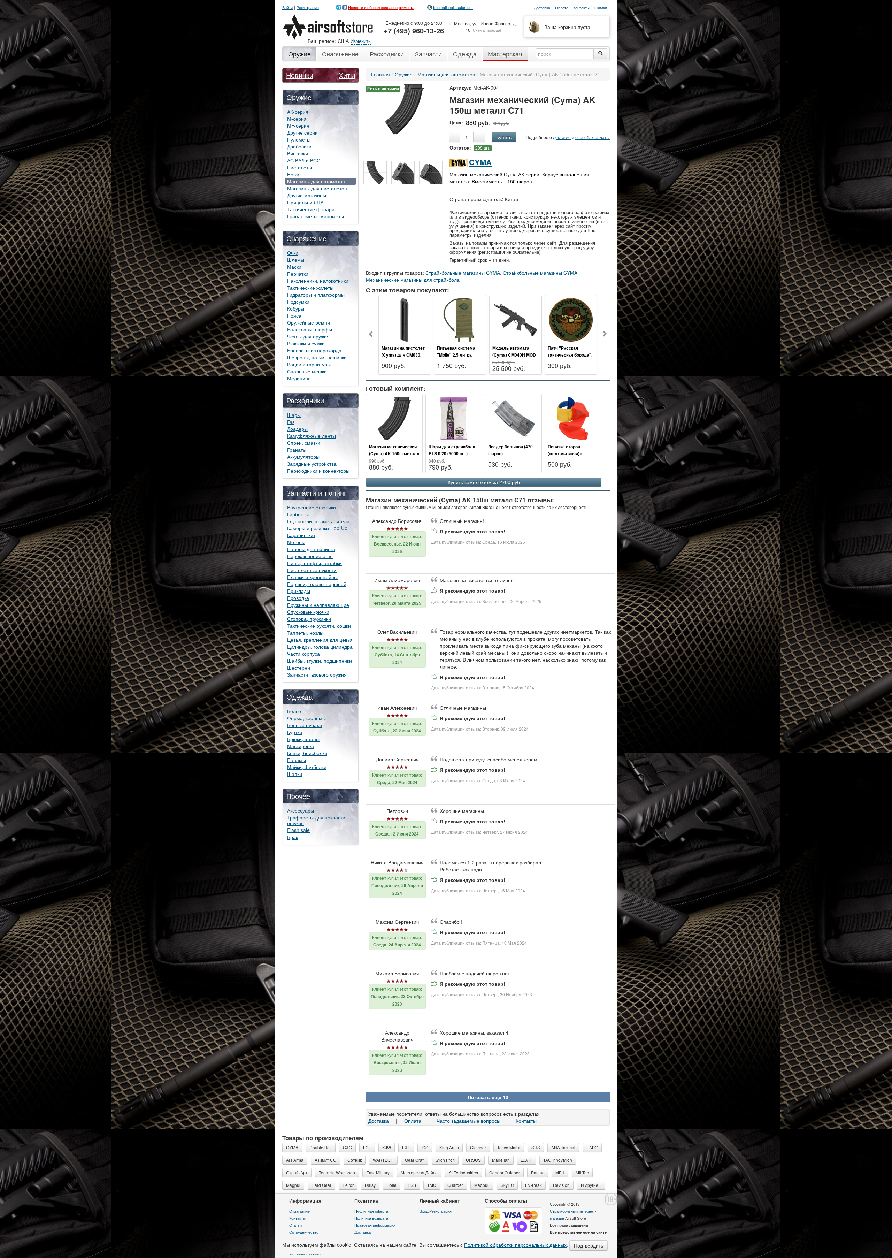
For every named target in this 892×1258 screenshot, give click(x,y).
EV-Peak (533, 1185)
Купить (504, 137)
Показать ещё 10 (488, 1096)
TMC (431, 1185)
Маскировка (300, 745)
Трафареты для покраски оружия (316, 820)
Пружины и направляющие (318, 604)
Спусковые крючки (308, 611)
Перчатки (297, 273)
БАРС (592, 1147)
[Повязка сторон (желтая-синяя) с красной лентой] (573, 417)
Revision (561, 1185)
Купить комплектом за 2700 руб (484, 482)
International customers (453, 7)
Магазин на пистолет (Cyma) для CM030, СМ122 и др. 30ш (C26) (405, 355)
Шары (294, 414)
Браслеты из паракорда (314, 350)
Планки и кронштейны (312, 576)
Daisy (370, 1185)
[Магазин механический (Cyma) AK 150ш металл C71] (404, 108)
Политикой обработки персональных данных (515, 1244)
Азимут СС (325, 1160)
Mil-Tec (582, 1172)
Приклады (298, 590)
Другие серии (302, 132)
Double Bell (320, 1147)
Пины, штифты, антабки (314, 562)
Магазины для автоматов (316, 181)
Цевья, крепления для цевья (320, 639)
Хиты (347, 75)
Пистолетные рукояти (312, 569)
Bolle (392, 1185)
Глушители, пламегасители (318, 521)
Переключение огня (310, 555)
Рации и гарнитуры (309, 364)
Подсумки (298, 301)
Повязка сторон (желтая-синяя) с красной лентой (565, 453)
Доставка (378, 1120)
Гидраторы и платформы (316, 294)
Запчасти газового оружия (317, 674)
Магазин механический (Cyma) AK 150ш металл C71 (394, 453)
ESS (412, 1185)
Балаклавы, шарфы (309, 329)
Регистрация (308, 7)
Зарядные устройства (312, 463)
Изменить (361, 41)
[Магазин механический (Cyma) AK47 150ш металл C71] (375, 172)
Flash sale (298, 829)
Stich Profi (445, 1160)
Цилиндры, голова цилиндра (320, 646)
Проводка (298, 597)
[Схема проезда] (486, 30)
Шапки (294, 773)
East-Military (378, 1172)
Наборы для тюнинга (311, 549)
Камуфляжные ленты (311, 435)
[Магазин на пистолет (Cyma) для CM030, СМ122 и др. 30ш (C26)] (404, 318)
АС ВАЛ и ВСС (303, 160)
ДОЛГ (526, 1160)
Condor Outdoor (504, 1172)
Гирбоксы (298, 514)
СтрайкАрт (297, 1172)
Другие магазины (306, 195)
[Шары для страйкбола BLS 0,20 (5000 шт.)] (454, 417)
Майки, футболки (306, 766)
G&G (347, 1147)
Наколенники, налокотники (317, 280)
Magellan (501, 1160)
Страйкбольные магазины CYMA (462, 272)
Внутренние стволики (311, 507)
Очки (292, 252)
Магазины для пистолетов (317, 188)
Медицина (299, 378)
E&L (406, 1147)
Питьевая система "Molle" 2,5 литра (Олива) (456, 355)
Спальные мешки (307, 371)
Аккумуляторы (303, 456)
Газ (290, 421)
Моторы (296, 542)
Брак (292, 836)
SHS (535, 1147)
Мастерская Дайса (419, 1172)
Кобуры (295, 308)
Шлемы (295, 259)
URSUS (473, 1160)
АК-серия (297, 111)
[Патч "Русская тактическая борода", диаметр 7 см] (571, 318)
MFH (559, 1172)
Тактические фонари (310, 209)
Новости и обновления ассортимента (381, 7)
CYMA (480, 162)
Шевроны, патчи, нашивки (317, 357)
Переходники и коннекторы (318, 470)
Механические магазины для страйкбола (413, 279)
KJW (386, 1147)
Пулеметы (298, 139)
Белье (294, 711)
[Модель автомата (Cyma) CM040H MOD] (515, 318)
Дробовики (299, 146)
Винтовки (297, 153)
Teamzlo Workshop (337, 1172)
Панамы (296, 759)
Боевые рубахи (304, 725)
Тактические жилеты (310, 287)
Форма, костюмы (306, 718)
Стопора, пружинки (309, 618)
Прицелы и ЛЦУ (305, 202)
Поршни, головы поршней (316, 583)
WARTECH (383, 1160)
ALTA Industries (463, 1172)
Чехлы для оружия (308, 336)
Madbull (482, 1185)
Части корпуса (303, 653)
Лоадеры (297, 428)
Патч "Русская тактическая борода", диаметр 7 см (570, 355)
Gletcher (478, 1147)
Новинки (299, 75)
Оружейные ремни (308, 322)
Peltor (348, 1185)
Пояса (294, 315)
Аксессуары (300, 810)
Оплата (412, 1120)
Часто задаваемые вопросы (468, 1120)
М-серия (297, 118)
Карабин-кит (301, 535)
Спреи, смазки (303, 442)
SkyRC (507, 1185)
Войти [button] (287, 7)
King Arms (449, 1147)
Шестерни (298, 667)
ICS (424, 1147)
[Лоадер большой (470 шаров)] (513, 417)
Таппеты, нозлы (305, 632)
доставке (562, 137)
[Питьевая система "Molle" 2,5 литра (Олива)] (460, 318)
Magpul (293, 1185)
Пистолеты (299, 167)
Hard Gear (321, 1185)
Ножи (293, 174)
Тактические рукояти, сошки (319, 625)
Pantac (537, 1172)
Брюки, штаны (303, 738)
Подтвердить (588, 1245)
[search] (600, 53)
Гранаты (296, 449)
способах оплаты (592, 137)
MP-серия (298, 125)
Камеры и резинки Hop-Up (317, 528)
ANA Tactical (563, 1147)
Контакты (526, 1120)
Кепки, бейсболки (307, 752)
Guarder (455, 1185)
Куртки (294, 732)
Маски (294, 266)
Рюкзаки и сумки (306, 343)
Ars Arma (294, 1160)
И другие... (591, 1185)
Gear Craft (414, 1160)
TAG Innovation (557, 1160)
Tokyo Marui (508, 1147)
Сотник (354, 1160)
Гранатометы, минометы (315, 216)
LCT (367, 1147)
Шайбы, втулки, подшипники (319, 660)
